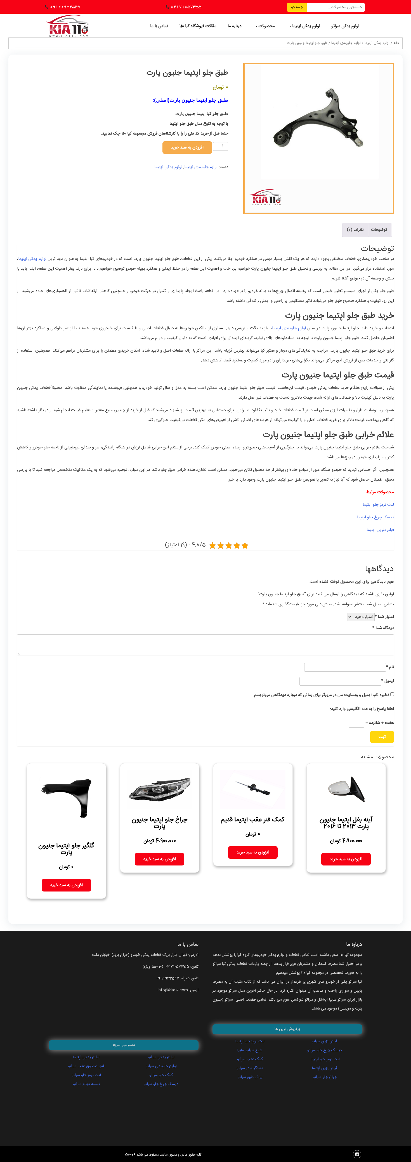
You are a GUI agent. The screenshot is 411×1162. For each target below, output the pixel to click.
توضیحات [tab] (379, 229)
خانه (396, 43)
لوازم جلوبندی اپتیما (346, 43)
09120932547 (65, 7)
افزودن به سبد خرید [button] (346, 859)
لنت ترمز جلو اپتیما (378, 504)
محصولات (266, 26)
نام (390, 667)
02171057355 (186, 7)
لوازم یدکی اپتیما (306, 26)
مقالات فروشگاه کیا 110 (197, 26)
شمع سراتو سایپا (249, 1050)
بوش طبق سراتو (250, 1077)
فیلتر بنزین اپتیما (380, 529)
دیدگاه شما (383, 628)
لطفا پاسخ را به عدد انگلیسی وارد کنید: (362, 708)
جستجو (297, 7)
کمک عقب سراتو (250, 1059)
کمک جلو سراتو (161, 1075)
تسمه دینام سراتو (86, 1084)
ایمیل (387, 681)
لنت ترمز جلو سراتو (86, 1075)
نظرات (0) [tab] (355, 229)
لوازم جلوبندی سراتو (161, 1066)
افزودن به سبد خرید (187, 147)
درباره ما (234, 26)
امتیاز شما (384, 616)
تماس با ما (159, 26)
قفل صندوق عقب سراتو (86, 1066)
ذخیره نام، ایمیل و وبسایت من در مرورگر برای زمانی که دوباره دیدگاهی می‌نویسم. (321, 694)
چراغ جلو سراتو (325, 1077)
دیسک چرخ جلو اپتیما (375, 517)
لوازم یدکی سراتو (345, 26)
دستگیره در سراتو (250, 1068)
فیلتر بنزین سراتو (324, 1041)
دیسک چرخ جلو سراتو (161, 1084)
